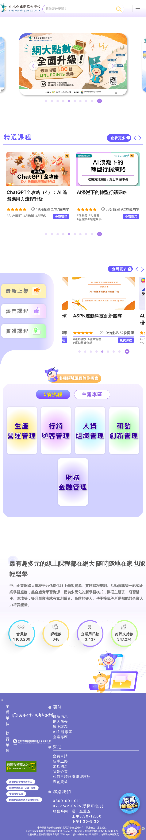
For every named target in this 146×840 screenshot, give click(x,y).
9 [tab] (92, 102)
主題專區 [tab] (92, 394)
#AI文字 (103, 339)
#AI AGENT (86, 343)
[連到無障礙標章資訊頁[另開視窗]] (21, 766)
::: (2, 18)
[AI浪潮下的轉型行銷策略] (38, 169)
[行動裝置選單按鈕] (138, 8)
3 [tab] (58, 102)
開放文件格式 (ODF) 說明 (22, 787)
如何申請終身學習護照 (72, 777)
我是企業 (60, 771)
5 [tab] (70, 102)
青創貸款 (60, 782)
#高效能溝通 (85, 215)
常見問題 (60, 766)
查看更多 (118, 138)
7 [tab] (81, 102)
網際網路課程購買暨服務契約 (24, 799)
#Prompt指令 (88, 339)
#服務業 (12, 215)
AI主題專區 (62, 732)
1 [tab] (47, 102)
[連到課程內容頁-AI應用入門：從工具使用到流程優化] (109, 293)
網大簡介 (60, 722)
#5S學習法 (84, 219)
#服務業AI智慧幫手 (19, 219)
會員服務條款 (16, 793)
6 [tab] (75, 102)
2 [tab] (53, 102)
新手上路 (60, 761)
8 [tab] (87, 102)
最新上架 (17, 291)
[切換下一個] (139, 138)
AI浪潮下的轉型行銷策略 (32, 192)
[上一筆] (33, 66)
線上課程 (60, 727)
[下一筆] (112, 66)
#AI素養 (24, 215)
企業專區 (60, 737)
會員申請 (60, 756)
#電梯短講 (101, 215)
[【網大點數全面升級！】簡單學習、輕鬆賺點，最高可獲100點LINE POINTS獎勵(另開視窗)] (73, 64)
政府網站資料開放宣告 (20, 781)
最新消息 (60, 716)
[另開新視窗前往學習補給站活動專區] (129, 803)
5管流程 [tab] (53, 394)
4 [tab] (64, 102)
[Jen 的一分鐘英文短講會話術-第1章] (108, 169)
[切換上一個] (134, 138)
